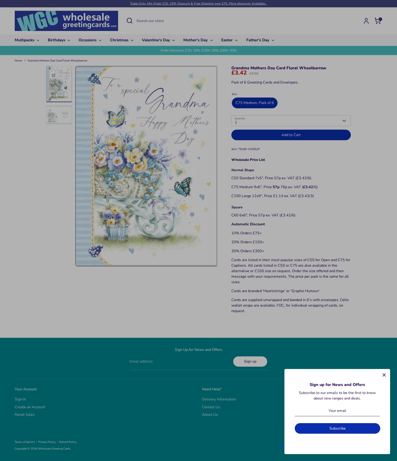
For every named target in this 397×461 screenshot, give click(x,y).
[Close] (384, 375)
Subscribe (337, 428)
